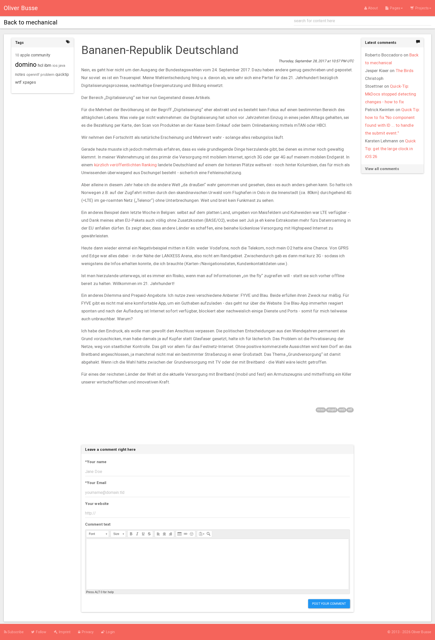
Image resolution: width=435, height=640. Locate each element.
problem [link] (47, 74)
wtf (350, 409)
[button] (97, 533)
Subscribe (15, 632)
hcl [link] (40, 65)
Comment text (98, 524)
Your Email (95, 483)
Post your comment (329, 603)
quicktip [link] (62, 74)
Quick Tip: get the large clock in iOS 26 (390, 148)
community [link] (40, 55)
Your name (95, 462)
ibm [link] (47, 65)
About (372, 8)
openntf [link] (33, 74)
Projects (421, 8)
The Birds (405, 70)
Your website (97, 503)
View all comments (382, 169)
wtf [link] (18, 82)
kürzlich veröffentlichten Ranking (125, 164)
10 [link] (17, 55)
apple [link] (25, 55)
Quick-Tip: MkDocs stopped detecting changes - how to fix (390, 94)
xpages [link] (29, 82)
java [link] (62, 65)
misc (320, 409)
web (342, 409)
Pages (394, 8)
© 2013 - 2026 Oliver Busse (409, 632)
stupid (332, 409)
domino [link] (26, 64)
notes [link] (20, 74)
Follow (40, 632)
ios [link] (55, 65)
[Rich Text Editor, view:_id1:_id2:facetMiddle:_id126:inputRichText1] (217, 564)
